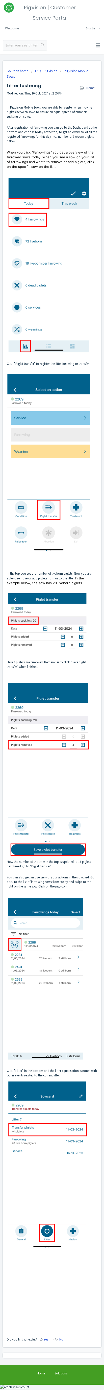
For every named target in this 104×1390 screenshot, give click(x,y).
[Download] (43, 714)
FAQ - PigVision (46, 71)
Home (41, 1373)
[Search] (42, 45)
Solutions (61, 1373)
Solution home (18, 71)
